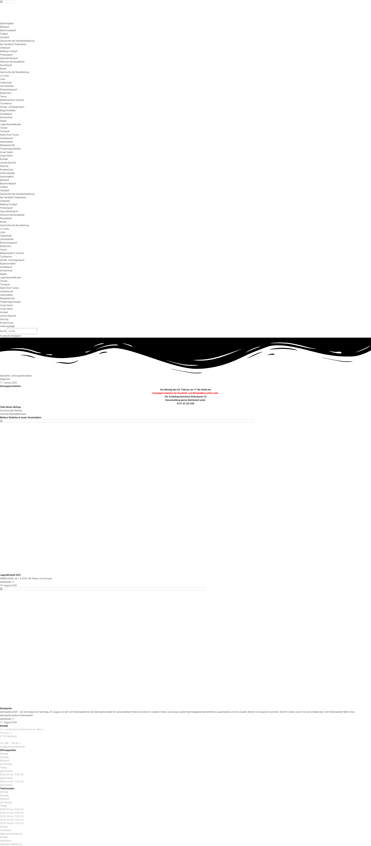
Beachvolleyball (8, 30)
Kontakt (4, 159)
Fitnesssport (6, 54)
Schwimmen (6, 117)
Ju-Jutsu (4, 75)
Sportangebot (7, 23)
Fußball (4, 33)
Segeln (3, 121)
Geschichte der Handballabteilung (17, 40)
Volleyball (5, 47)
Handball (4, 37)
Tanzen (4, 127)
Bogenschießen (8, 110)
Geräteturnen (6, 138)
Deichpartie (6, 708)
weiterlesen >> (7, 582)
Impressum (5, 830)
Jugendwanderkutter (10, 124)
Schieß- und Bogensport (12, 107)
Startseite (5, 375)
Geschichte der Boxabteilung (14, 72)
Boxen (3, 68)
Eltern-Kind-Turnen (9, 134)
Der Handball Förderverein (13, 44)
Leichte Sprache (8, 162)
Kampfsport (6, 65)
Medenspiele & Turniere (12, 100)
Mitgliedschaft (7, 145)
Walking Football (8, 51)
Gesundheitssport (9, 58)
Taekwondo (6, 82)
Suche (3, 331)
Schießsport (6, 114)
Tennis (3, 96)
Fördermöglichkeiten (10, 148)
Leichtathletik (7, 86)
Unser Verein (6, 152)
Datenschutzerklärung (11, 833)
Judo (2, 79)
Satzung (4, 166)
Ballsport (4, 27)
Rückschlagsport (8, 89)
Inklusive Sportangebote (12, 61)
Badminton (5, 93)
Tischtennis (6, 103)
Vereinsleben (6, 141)
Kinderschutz (6, 169)
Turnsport (5, 131)
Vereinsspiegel (7, 173)
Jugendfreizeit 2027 (10, 575)
